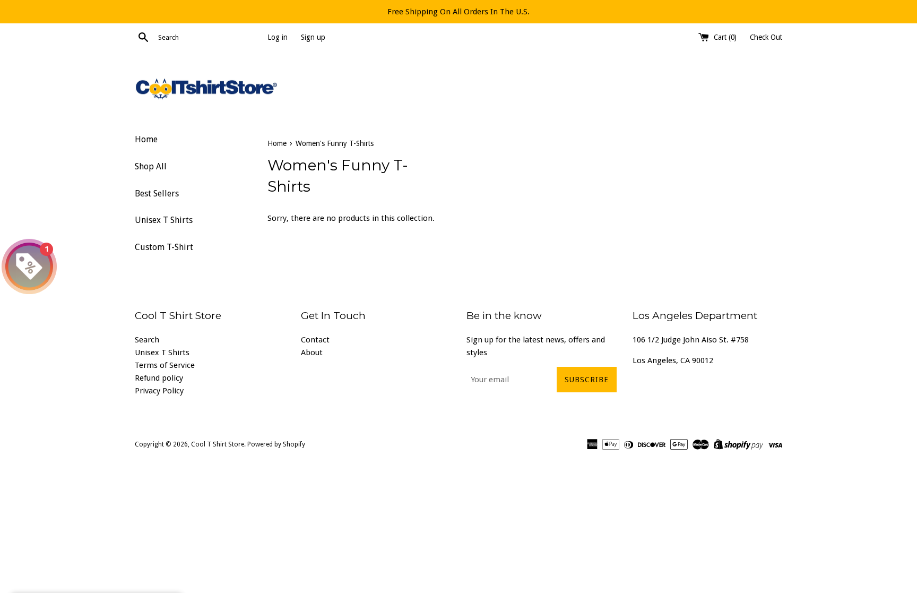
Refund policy (159, 378)
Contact (315, 340)
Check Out (766, 37)
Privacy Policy (159, 391)
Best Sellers (157, 193)
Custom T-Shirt (164, 247)
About (312, 352)
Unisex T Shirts (164, 220)
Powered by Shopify (276, 444)
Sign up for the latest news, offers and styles (535, 346)
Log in (277, 37)
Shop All (151, 166)
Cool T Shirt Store (217, 444)
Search (147, 340)
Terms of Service (165, 365)
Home (146, 139)
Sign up (313, 37)
